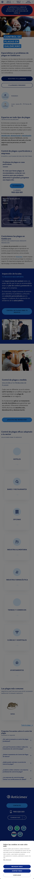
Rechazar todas (17, 866)
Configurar (17, 875)
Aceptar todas (17, 871)
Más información (7, 859)
